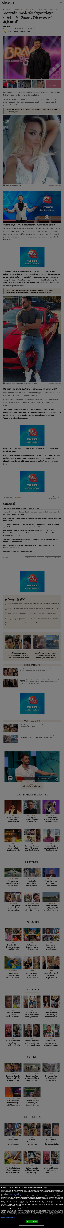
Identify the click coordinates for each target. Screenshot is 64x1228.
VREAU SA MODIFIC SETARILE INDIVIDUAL (31, 1225)
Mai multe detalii (14, 1194)
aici (29, 1201)
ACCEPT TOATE (32, 1221)
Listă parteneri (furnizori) (8, 1217)
